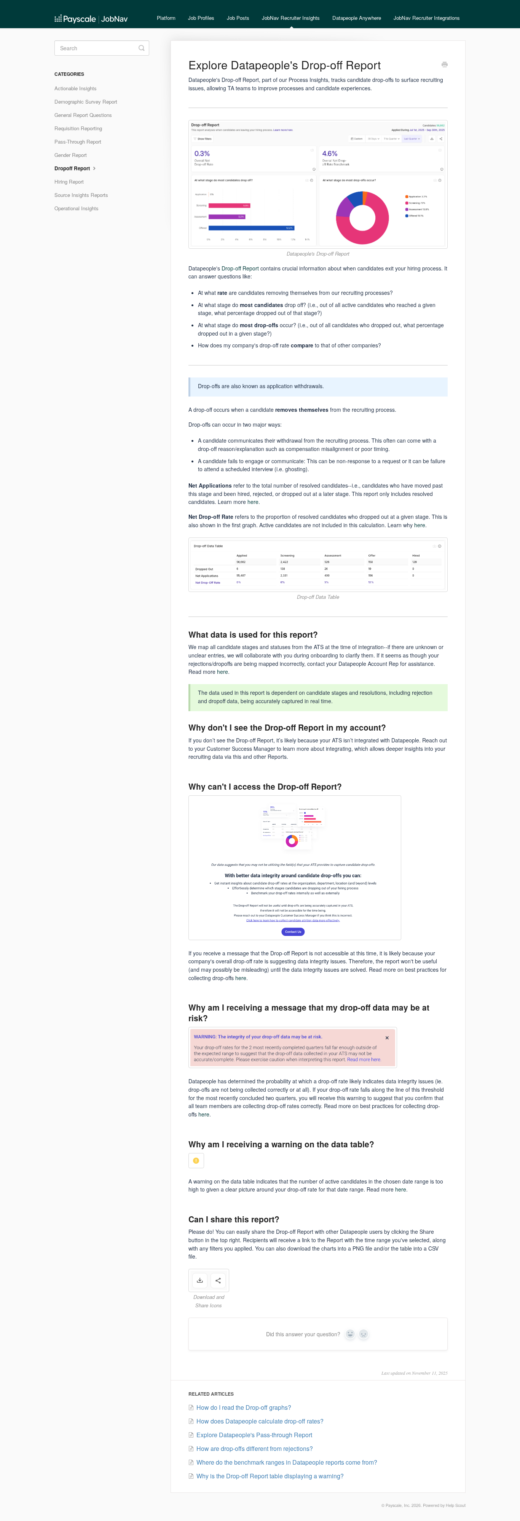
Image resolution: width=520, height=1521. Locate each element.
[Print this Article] (445, 65)
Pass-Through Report (77, 141)
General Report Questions (83, 114)
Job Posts (238, 17)
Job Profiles (201, 17)
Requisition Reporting (78, 128)
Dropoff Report (72, 168)
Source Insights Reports (81, 194)
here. (253, 501)
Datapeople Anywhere (356, 17)
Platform (166, 17)
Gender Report (70, 154)
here (419, 525)
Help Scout (456, 1505)
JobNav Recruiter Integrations (427, 17)
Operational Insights (76, 208)
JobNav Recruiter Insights (291, 17)
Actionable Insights (75, 88)
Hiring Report (69, 181)
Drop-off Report (240, 268)
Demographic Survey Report (85, 101)
